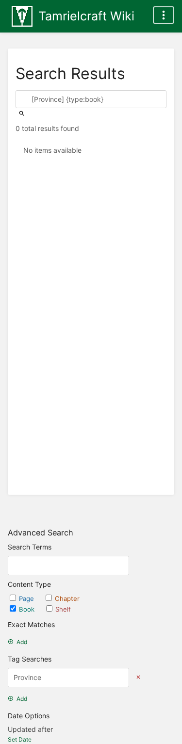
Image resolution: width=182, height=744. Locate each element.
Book (27, 609)
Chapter (67, 598)
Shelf (63, 609)
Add (22, 642)
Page (27, 598)
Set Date (20, 739)
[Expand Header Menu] (163, 15)
